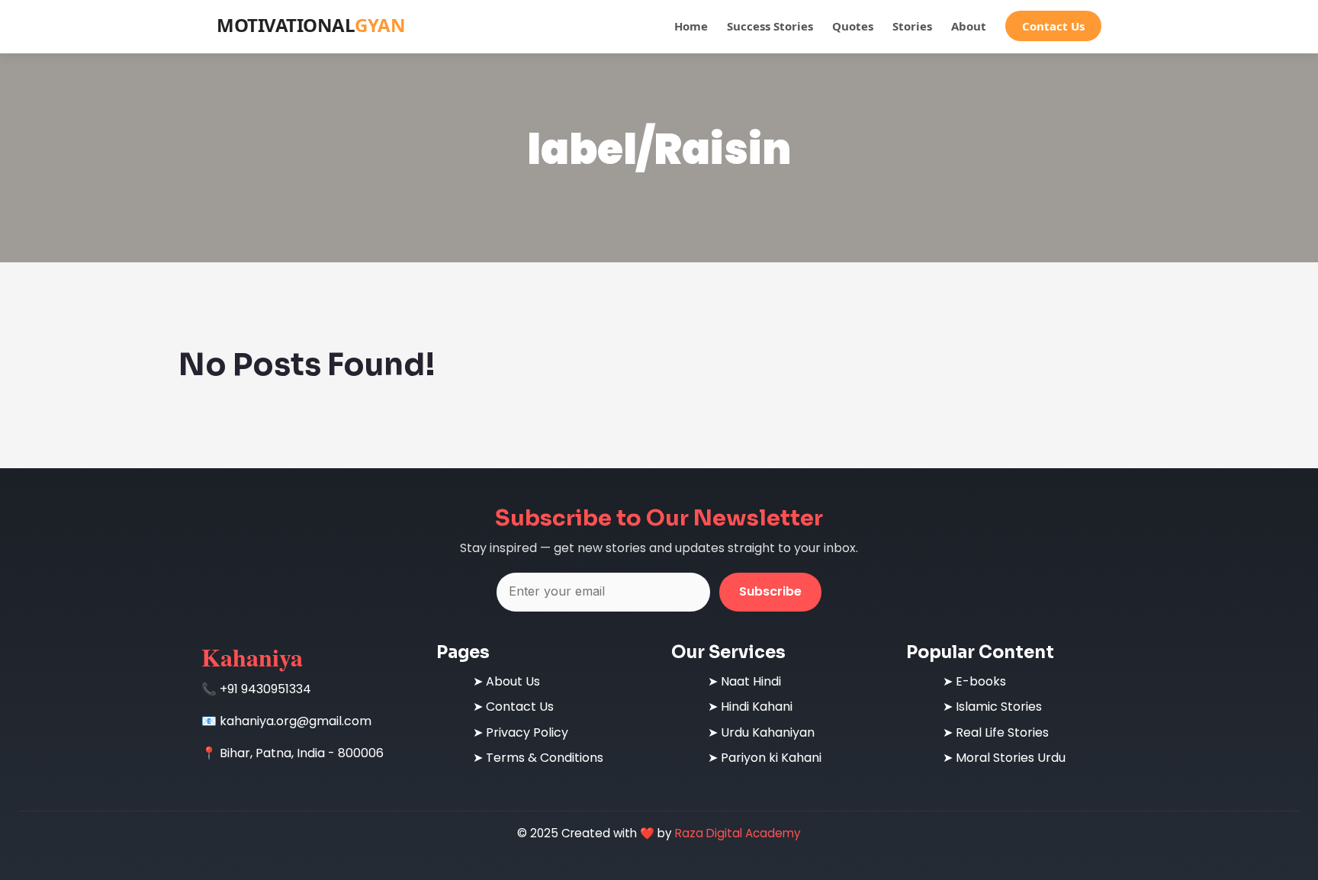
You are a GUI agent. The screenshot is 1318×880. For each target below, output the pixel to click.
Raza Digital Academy (738, 833)
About (968, 26)
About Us (513, 681)
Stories (912, 26)
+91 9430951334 (265, 689)
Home (691, 26)
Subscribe (770, 591)
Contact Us (1053, 26)
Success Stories (770, 26)
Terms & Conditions (544, 757)
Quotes (852, 26)
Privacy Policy (527, 732)
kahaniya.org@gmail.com (295, 721)
